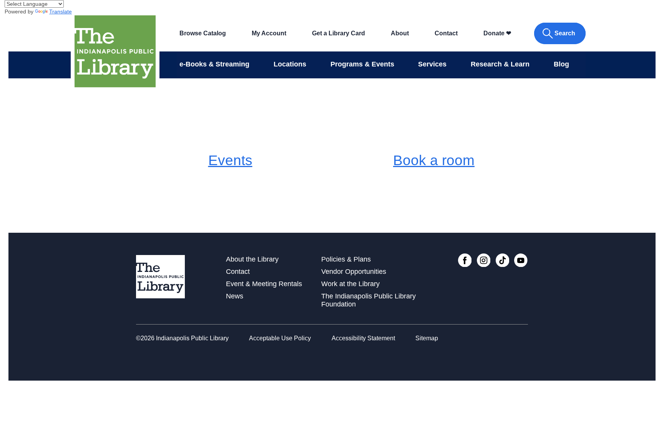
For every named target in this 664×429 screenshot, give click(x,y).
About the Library (252, 259)
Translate (60, 11)
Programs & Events (362, 64)
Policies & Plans (346, 259)
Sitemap (426, 338)
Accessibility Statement (363, 338)
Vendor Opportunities (353, 271)
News (234, 296)
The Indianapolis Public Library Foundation (368, 300)
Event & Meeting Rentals (264, 284)
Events (230, 160)
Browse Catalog (202, 33)
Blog (561, 64)
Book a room (434, 160)
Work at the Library (350, 284)
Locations (290, 64)
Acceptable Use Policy (280, 338)
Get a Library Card (338, 33)
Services (432, 64)
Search (564, 33)
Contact (446, 33)
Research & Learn (500, 64)
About (400, 33)
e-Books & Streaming (214, 64)
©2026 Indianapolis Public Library (182, 338)
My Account (269, 33)
